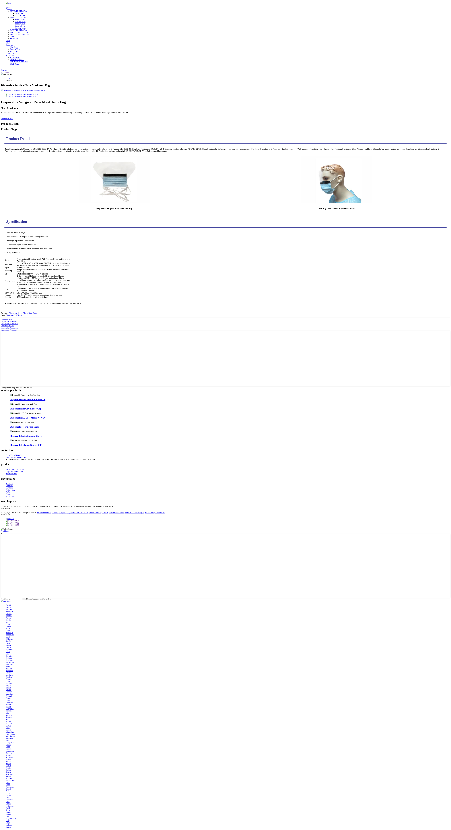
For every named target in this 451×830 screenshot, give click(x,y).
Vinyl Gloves (20, 20)
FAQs (8, 43)
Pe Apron (62, 513)
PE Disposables (11, 474)
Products (9, 9)
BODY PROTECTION (19, 30)
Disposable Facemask (9, 322)
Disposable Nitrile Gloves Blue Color (23, 313)
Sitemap (55, 513)
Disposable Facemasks (9, 324)
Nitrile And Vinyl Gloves (98, 513)
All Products (160, 513)
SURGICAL (15, 36)
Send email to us (7, 119)
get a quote (5, 72)
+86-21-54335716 (14, 455)
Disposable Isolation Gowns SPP (26, 445)
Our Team (14, 47)
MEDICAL (14, 64)
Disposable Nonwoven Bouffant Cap (27, 399)
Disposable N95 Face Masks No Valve (28, 418)
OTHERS (14, 39)
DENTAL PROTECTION (20, 34)
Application (10, 55)
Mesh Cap (19, 13)
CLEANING (15, 58)
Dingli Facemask (7, 319)
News (8, 41)
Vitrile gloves (20, 24)
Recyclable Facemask (9, 330)
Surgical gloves (20, 28)
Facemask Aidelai (7, 326)
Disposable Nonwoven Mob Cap (25, 408)
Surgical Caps (20, 15)
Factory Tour (15, 49)
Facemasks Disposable (9, 328)
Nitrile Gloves (20, 22)
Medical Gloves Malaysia (134, 513)
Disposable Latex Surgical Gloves (26, 436)
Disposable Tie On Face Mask (24, 427)
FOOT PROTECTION (19, 32)
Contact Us (10, 53)
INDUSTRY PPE (17, 60)
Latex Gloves (20, 26)
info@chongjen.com (16, 457)
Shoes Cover (149, 513)
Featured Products (44, 513)
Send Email (5, 531)
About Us (9, 45)
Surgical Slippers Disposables (77, 513)
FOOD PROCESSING (19, 62)
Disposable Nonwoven (14, 472)
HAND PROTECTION (19, 17)
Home (8, 7)
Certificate (14, 51)
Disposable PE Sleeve (14, 315)
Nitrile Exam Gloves (116, 513)
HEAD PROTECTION (19, 11)
